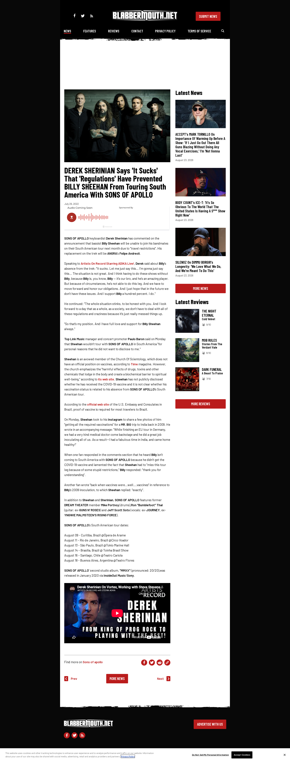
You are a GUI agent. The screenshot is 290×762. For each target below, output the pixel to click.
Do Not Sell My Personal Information (210, 754)
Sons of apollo (93, 662)
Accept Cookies (242, 754)
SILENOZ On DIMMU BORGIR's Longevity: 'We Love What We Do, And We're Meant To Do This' (198, 266)
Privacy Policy (165, 31)
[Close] (284, 754)
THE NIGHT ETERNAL (209, 313)
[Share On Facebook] (144, 663)
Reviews (113, 31)
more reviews (200, 404)
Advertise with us (210, 724)
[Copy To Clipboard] (167, 663)
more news (200, 288)
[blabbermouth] (145, 19)
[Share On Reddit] (160, 663)
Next (160, 678)
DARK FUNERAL (212, 369)
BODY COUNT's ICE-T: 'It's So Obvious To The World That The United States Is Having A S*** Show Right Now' (200, 208)
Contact (137, 31)
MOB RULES (209, 340)
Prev (74, 678)
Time (134, 364)
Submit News (208, 16)
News (67, 31)
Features (89, 31)
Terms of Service (199, 31)
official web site (98, 404)
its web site (106, 379)
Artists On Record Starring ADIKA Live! (107, 263)
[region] (145, 755)
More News (117, 678)
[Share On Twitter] (152, 663)
